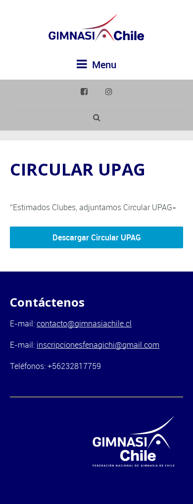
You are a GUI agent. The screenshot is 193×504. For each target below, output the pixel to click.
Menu (103, 64)
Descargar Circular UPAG (96, 237)
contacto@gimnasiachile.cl (84, 323)
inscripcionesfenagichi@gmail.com (98, 344)
